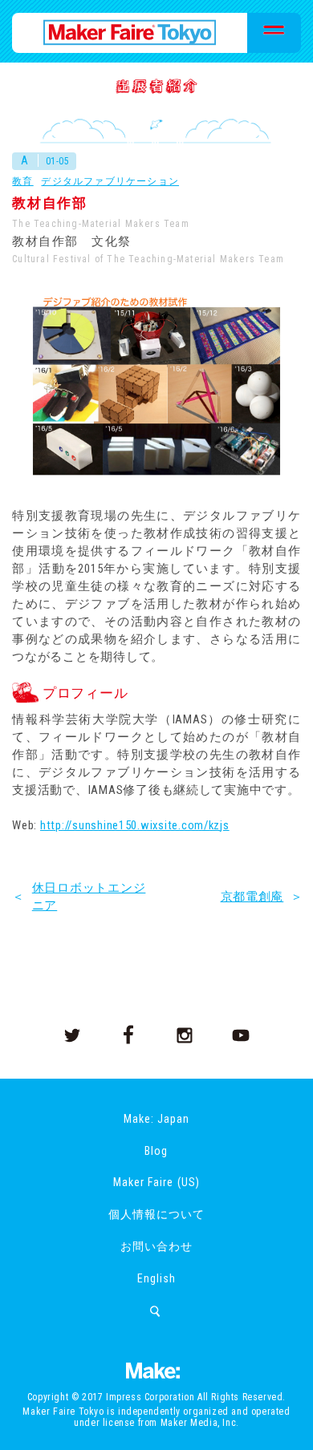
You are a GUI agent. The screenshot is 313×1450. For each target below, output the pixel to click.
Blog (156, 1150)
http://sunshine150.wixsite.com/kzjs (135, 825)
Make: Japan (156, 1118)
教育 (22, 181)
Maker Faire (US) (156, 1182)
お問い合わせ (156, 1246)
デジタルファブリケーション (110, 181)
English (156, 1278)
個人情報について (156, 1214)
